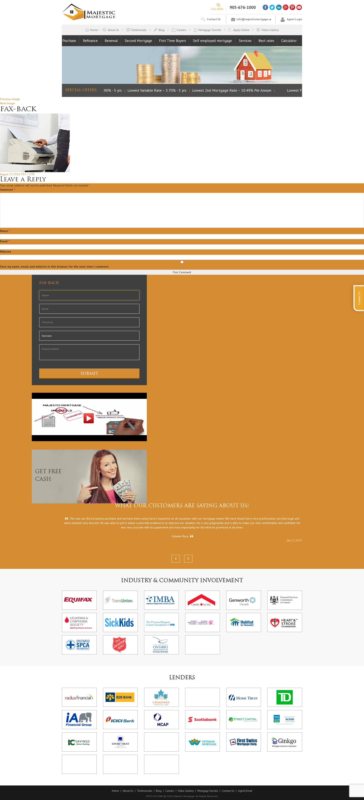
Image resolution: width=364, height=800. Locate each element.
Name (5, 231)
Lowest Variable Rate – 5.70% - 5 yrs (150, 90)
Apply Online (241, 30)
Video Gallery (270, 30)
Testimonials (139, 30)
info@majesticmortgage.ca (254, 19)
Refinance (90, 40)
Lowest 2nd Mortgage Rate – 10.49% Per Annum (225, 90)
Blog (162, 30)
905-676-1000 (243, 7)
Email (4, 241)
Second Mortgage (138, 40)
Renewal (111, 40)
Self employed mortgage (212, 40)
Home (94, 30)
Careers (181, 30)
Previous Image (10, 99)
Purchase (69, 40)
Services (245, 40)
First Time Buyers (172, 40)
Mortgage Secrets (209, 30)
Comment (7, 190)
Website (5, 251)
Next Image (7, 103)
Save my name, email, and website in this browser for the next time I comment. (54, 266)
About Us (113, 30)
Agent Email (245, 791)
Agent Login (294, 19)
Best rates (266, 40)
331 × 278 (27, 174)
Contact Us (214, 19)
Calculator (289, 40)
